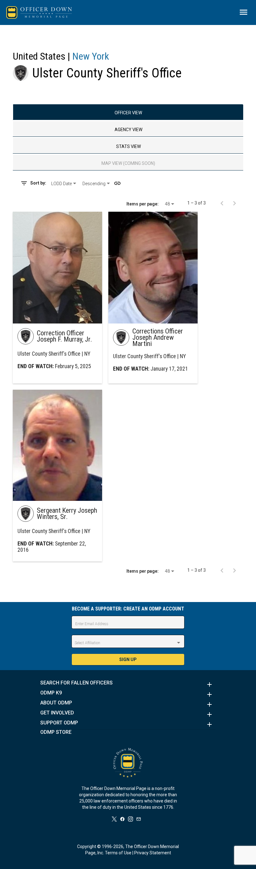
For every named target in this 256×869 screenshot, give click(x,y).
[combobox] (64, 184)
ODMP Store (55, 732)
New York (90, 56)
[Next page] (234, 203)
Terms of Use (118, 852)
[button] (128, 684)
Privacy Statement (152, 852)
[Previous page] (222, 203)
